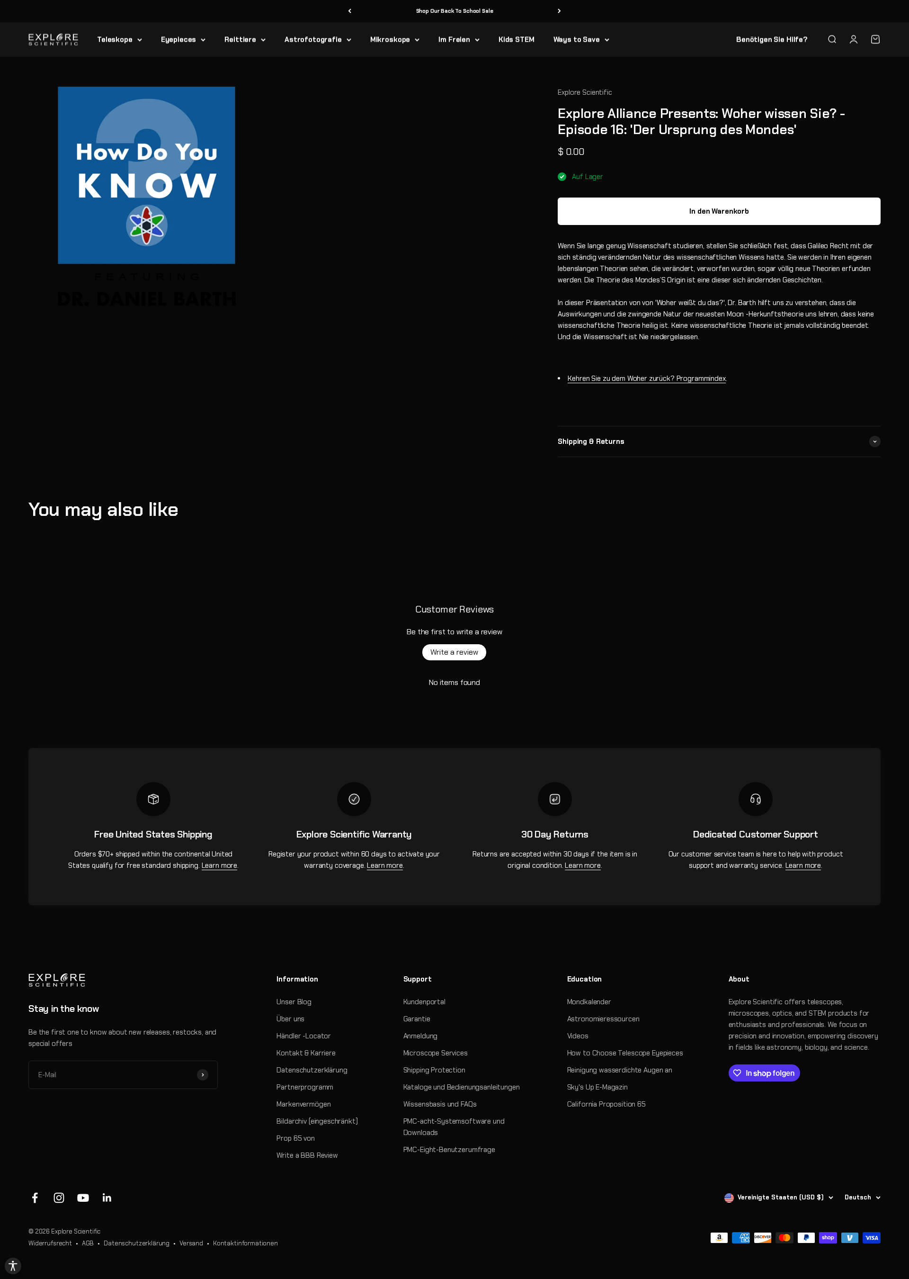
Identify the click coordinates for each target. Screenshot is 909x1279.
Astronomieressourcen (603, 1019)
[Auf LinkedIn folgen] (107, 1197)
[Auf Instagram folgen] (59, 1197)
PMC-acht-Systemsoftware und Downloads (454, 1127)
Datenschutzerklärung (311, 1070)
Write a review (454, 652)
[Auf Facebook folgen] (34, 1197)
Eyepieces (178, 39)
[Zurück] (349, 11)
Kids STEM (517, 39)
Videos (577, 1036)
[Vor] (559, 11)
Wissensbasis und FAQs (440, 1104)
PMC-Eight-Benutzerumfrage (449, 1149)
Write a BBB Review (307, 1155)
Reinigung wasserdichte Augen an (619, 1070)
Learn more (220, 865)
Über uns (290, 1019)
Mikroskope (390, 39)
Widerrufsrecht (50, 1243)
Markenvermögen (303, 1104)
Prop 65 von (295, 1138)
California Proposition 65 (606, 1104)
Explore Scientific (585, 92)
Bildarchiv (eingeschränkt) (316, 1121)
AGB (88, 1243)
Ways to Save (576, 39)
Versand (191, 1243)
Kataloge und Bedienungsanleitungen (461, 1087)
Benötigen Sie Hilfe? (772, 39)
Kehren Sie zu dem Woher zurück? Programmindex (646, 378)
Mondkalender (589, 1002)
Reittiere (240, 39)
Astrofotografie (313, 39)
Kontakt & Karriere (305, 1053)
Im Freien (454, 39)
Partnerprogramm (304, 1087)
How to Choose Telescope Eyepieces (625, 1053)
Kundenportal (424, 1002)
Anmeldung (420, 1036)
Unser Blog (294, 1002)
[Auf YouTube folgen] (83, 1197)
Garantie (416, 1019)
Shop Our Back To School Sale (454, 11)
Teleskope (115, 39)
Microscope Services (435, 1053)
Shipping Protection (434, 1070)
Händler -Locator (303, 1036)
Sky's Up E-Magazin (597, 1087)
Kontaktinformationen (245, 1243)
